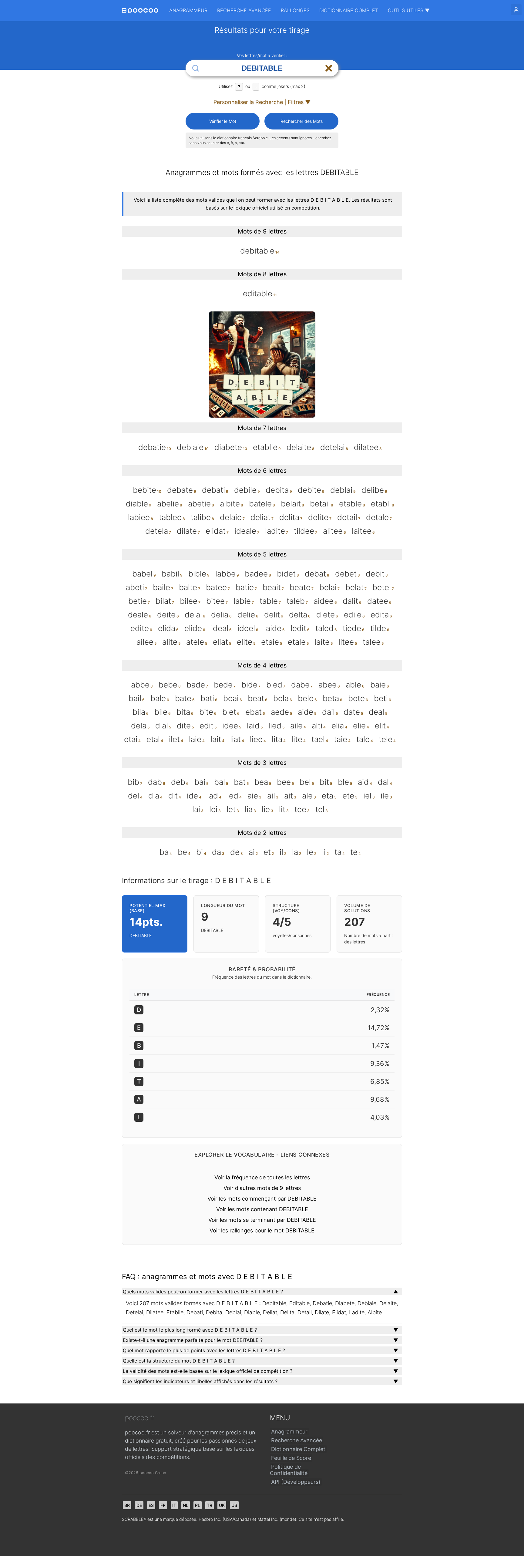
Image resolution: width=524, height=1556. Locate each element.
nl (185, 1505)
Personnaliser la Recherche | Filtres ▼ (262, 102)
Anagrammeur (188, 10)
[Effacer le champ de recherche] (328, 68)
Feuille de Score (291, 1458)
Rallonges (295, 10)
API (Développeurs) (296, 1482)
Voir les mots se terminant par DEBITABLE (262, 1220)
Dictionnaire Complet (348, 10)
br (127, 1505)
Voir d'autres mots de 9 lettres (262, 1188)
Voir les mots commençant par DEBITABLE (262, 1198)
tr (209, 1505)
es (151, 1505)
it (174, 1505)
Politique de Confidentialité (288, 1470)
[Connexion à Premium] (516, 9)
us (234, 1505)
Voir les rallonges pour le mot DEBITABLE (262, 1230)
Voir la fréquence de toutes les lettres (262, 1177)
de (139, 1505)
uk (222, 1505)
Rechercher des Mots (301, 121)
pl (197, 1505)
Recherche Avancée (244, 10)
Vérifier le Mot (222, 121)
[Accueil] (140, 10)
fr (163, 1505)
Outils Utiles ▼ (409, 10)
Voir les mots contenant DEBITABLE (262, 1209)
